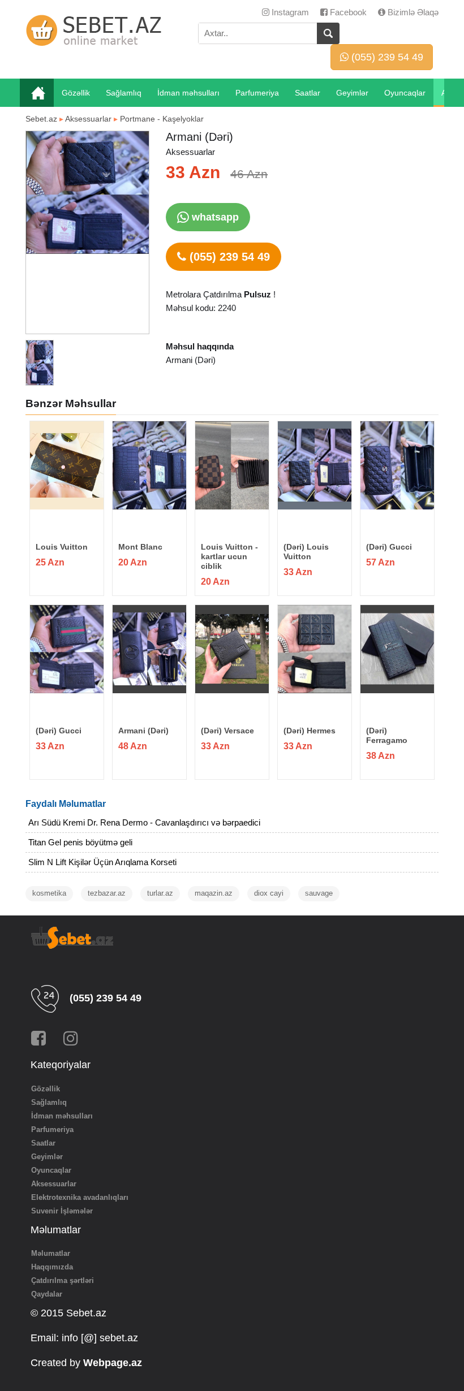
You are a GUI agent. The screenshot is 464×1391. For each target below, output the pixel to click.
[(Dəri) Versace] (231, 649)
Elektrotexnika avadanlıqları (79, 1197)
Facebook (347, 12)
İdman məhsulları (188, 92)
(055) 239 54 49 (386, 57)
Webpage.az (112, 1362)
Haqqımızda (52, 1267)
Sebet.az (41, 118)
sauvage (319, 893)
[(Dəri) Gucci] (396, 465)
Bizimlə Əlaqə (412, 12)
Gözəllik (76, 92)
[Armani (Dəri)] (149, 649)
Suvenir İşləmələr (62, 1211)
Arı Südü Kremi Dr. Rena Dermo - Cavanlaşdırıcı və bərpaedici (144, 822)
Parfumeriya (257, 92)
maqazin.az (214, 893)
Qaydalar (46, 1294)
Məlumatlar (50, 1253)
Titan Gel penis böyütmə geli (80, 842)
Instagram (289, 12)
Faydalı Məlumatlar (65, 804)
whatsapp (214, 217)
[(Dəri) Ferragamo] (396, 649)
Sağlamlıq (123, 92)
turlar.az (160, 893)
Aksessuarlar (88, 118)
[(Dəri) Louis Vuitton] (314, 465)
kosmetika (49, 893)
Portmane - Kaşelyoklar (162, 118)
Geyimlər (352, 92)
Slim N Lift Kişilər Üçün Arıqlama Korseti (102, 862)
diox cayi (268, 893)
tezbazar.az (107, 893)
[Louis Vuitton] (66, 465)
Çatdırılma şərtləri (62, 1280)
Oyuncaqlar (405, 92)
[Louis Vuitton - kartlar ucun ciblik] (231, 465)
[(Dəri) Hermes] (314, 649)
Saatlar (307, 92)
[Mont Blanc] (149, 465)
